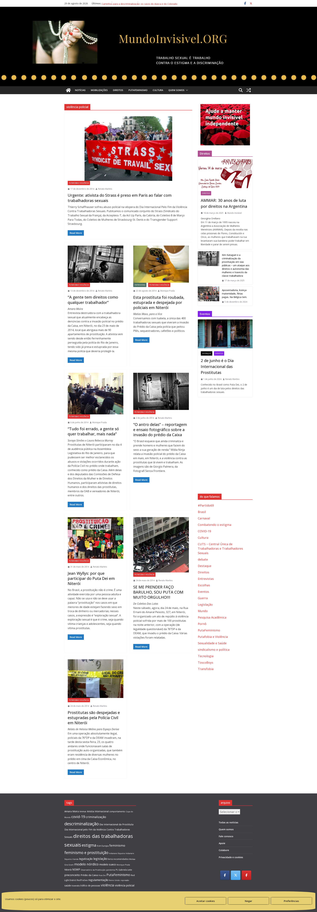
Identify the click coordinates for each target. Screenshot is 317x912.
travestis (76, 885)
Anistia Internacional (98, 811)
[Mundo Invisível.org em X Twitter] (235, 875)
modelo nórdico (86, 864)
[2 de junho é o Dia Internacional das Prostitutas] (225, 333)
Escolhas (204, 585)
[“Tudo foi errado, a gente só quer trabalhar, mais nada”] (95, 393)
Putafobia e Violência (79, 183)
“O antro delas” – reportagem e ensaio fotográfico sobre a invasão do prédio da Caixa (160, 429)
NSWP (76, 869)
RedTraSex (82, 880)
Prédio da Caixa (89, 875)
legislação (100, 859)
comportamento (117, 811)
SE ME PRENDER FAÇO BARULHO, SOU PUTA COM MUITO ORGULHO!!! (158, 592)
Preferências (291, 901)
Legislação (205, 604)
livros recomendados (118, 859)
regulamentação (98, 880)
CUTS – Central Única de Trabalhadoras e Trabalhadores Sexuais (220, 548)
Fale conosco (226, 836)
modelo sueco (107, 864)
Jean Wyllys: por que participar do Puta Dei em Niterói (91, 578)
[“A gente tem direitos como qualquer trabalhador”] (95, 264)
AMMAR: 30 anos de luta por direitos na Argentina (224, 203)
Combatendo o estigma (214, 525)
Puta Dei (102, 875)
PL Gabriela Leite (124, 869)
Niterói (68, 869)
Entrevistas (140, 285)
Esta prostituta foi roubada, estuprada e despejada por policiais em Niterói (158, 302)
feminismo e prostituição (86, 852)
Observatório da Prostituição (93, 870)
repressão (125, 880)
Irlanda (75, 859)
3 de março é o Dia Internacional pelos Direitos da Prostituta (134, 3)
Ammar (82, 811)
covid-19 (78, 816)
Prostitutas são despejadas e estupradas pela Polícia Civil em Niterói (94, 717)
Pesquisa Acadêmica (212, 617)
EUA (99, 845)
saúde (67, 885)
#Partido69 (206, 505)
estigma (89, 845)
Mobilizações (99, 90)
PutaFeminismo (137, 90)
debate (203, 559)
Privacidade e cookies (231, 857)
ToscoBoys (205, 662)
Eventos (219, 353)
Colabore (224, 850)
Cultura (158, 90)
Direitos (118, 90)
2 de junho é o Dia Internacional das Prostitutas (217, 366)
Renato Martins (105, 188)
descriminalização (81, 824)
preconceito (72, 875)
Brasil (202, 512)
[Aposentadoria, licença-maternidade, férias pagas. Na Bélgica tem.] (208, 296)
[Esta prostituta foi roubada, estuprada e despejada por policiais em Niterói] (161, 264)
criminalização (96, 817)
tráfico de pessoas (90, 885)
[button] (186, 90)
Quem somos (176, 90)
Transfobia (205, 669)
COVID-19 (204, 531)
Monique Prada (167, 290)
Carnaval (204, 518)
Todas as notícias (228, 822)
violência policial (124, 885)
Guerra (203, 598)
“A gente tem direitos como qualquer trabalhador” (93, 299)
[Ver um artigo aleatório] (249, 90)
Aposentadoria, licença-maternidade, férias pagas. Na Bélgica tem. (234, 294)
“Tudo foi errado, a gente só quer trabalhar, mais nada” (93, 431)
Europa (105, 845)
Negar (248, 901)
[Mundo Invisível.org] (158, 17)
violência (107, 885)
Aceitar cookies (205, 901)
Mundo (203, 611)
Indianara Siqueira (117, 853)
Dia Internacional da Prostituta (116, 824)
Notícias (80, 90)
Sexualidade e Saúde (212, 643)
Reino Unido (114, 880)
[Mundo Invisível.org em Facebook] (225, 875)
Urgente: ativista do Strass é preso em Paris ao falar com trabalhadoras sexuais (120, 197)
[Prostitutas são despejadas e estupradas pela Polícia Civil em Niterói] (95, 678)
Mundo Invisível (234, 213)
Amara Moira (71, 811)
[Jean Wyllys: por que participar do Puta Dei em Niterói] (95, 538)
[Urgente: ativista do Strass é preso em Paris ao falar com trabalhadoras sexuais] (128, 148)
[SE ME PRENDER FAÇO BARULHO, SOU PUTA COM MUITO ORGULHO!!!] (161, 544)
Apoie (222, 843)
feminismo (117, 845)
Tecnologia (205, 656)
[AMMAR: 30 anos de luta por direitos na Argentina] (225, 173)
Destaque (206, 353)
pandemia (110, 870)
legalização (86, 859)
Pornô (202, 624)
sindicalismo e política (213, 650)
